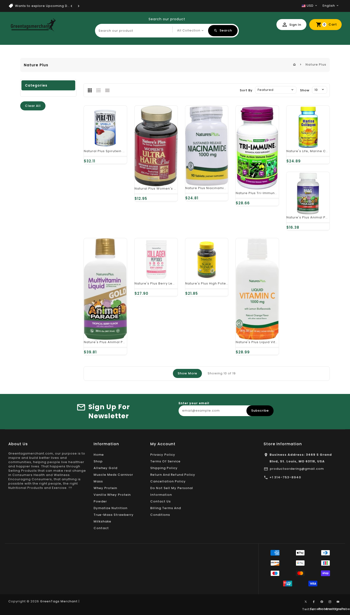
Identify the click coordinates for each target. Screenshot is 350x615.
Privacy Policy (162, 454)
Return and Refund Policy (172, 474)
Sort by (246, 90)
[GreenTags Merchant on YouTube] (338, 601)
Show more (187, 373)
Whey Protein (105, 488)
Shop (98, 461)
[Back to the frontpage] (294, 64)
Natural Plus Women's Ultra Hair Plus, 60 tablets (177, 188)
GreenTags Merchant (59, 601)
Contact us (160, 501)
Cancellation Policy (168, 481)
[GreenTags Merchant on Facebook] (313, 601)
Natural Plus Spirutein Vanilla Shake (115, 151)
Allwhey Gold (105, 468)
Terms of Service (165, 461)
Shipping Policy (164, 468)
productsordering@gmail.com (297, 468)
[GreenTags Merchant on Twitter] (305, 601)
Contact (101, 528)
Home (99, 454)
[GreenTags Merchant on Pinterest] (321, 601)
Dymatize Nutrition (110, 508)
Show (305, 90)
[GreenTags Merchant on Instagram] (330, 601)
